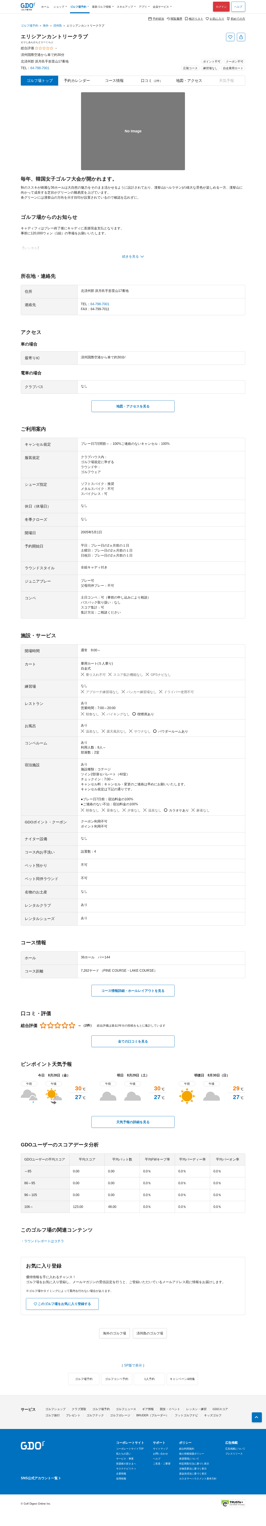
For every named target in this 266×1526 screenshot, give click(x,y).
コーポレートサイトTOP (130, 1448)
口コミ (152, 81)
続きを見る (130, 256)
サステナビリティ (126, 1468)
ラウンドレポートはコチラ (44, 1241)
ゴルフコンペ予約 (116, 1379)
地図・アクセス (189, 81)
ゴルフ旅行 (52, 1415)
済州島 (57, 25)
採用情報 (121, 1478)
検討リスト (196, 18)
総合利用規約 (186, 1448)
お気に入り (217, 18)
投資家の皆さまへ (126, 1463)
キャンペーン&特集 (182, 1379)
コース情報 (114, 81)
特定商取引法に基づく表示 (194, 1463)
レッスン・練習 (196, 1409)
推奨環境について (189, 1458)
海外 (46, 25)
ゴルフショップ (55, 1409)
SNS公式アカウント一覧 (39, 1478)
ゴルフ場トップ (40, 81)
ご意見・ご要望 (161, 1463)
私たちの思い (123, 1453)
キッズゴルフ (213, 1415)
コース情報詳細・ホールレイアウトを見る (133, 990)
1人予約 (149, 1379)
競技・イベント (170, 1409)
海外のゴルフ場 (114, 1333)
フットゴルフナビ (186, 1415)
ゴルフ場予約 (29, 25)
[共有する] (241, 37)
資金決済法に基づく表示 (193, 1473)
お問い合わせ (160, 1453)
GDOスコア (220, 1409)
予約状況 (158, 18)
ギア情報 (148, 1409)
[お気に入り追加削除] (230, 37)
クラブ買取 (79, 1409)
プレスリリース (234, 1453)
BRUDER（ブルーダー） (152, 1415)
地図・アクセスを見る (133, 406)
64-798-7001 (39, 68)
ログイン (221, 6)
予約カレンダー (77, 81)
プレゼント (73, 1415)
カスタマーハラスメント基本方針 (198, 1478)
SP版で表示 (133, 1365)
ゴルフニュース (126, 1409)
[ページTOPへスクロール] (257, 1417)
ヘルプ (238, 6)
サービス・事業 (125, 1458)
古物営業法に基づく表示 (193, 1468)
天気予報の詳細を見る (133, 1122)
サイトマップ (160, 1448)
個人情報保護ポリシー (191, 1453)
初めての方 (238, 18)
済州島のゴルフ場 (150, 1333)
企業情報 (121, 1473)
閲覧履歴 (176, 18)
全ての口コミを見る (133, 1041)
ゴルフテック (95, 1415)
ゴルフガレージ (120, 1415)
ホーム (45, 6)
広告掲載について (235, 1448)
